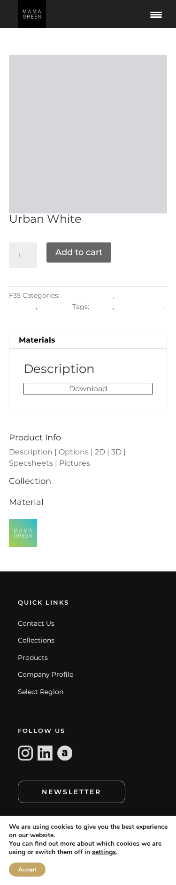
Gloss (70, 295)
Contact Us (36, 623)
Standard (54, 306)
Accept (27, 869)
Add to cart (78, 252)
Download (88, 388)
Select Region (40, 692)
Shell (17, 318)
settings (104, 852)
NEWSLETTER (71, 792)
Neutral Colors (139, 306)
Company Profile (45, 674)
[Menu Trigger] (156, 14)
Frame (102, 306)
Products (33, 657)
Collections (36, 640)
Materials (98, 295)
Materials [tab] (37, 340)
